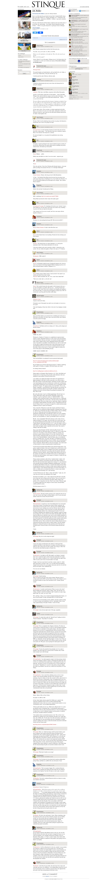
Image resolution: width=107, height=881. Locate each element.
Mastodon (83, 10)
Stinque (33, 1)
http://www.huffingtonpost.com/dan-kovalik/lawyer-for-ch (45, 371)
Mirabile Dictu (63, 39)
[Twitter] (35, 33)
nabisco (35, 243)
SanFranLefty (37, 555)
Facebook (73, 10)
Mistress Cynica (37, 299)
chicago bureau (36, 27)
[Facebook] (40, 33)
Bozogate (20, 65)
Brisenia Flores (84, 93)
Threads (79, 74)
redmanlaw (35, 92)
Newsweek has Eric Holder (38, 13)
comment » (34, 29)
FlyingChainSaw (37, 503)
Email (76, 74)
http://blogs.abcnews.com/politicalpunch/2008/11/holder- (44, 724)
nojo (35, 154)
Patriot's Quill (78, 93)
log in (47, 876)
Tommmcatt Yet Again (38, 206)
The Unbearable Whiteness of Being (24, 62)
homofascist (36, 326)
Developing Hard (36, 9)
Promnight (36, 536)
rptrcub (35, 276)
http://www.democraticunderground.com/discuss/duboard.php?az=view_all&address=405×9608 (46, 361)
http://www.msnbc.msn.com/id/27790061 (49, 196)
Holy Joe (36, 37)
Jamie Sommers (37, 175)
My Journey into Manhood (23, 67)
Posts (73, 74)
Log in (19, 55)
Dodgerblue (36, 778)
